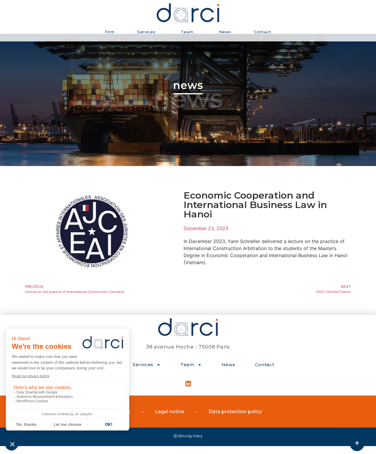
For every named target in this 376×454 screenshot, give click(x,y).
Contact (262, 31)
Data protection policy (235, 411)
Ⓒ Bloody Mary (188, 435)
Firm (110, 31)
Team (187, 31)
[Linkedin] (188, 383)
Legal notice (169, 411)
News (225, 31)
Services (146, 31)
